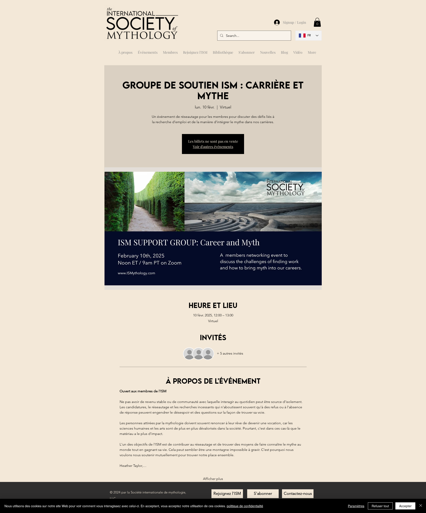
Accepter (405, 506)
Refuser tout (380, 506)
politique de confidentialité (245, 506)
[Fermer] (420, 505)
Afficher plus (213, 479)
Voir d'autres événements (213, 146)
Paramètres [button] (356, 506)
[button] (170, 50)
